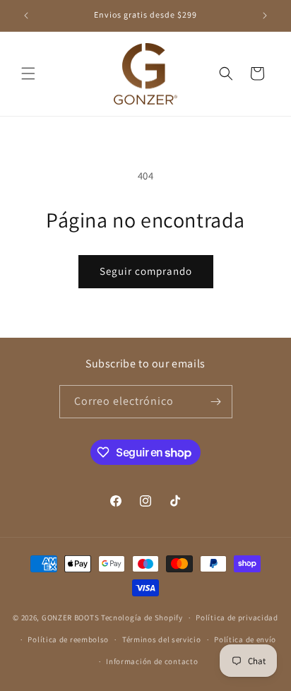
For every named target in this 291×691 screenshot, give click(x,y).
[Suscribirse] (216, 401)
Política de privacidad (237, 617)
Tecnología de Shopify (142, 617)
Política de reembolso (68, 639)
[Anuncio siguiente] (264, 15)
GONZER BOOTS (70, 617)
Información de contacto (152, 661)
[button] (28, 73)
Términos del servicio (161, 639)
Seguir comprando (146, 271)
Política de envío (245, 639)
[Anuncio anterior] (26, 15)
